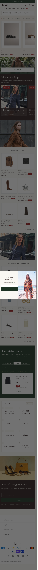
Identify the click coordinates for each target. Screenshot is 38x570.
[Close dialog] (35, 272)
